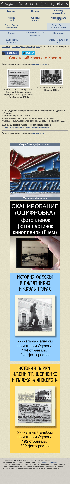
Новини (35, 11)
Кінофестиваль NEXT (58, 19)
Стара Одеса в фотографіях (58, 26)
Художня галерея (35, 19)
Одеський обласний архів (58, 41)
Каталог (11, 33)
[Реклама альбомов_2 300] (35, 451)
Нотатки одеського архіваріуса (35, 33)
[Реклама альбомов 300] (35, 360)
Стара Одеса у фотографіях (35, 144)
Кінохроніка (58, 33)
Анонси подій (11, 19)
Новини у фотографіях (58, 11)
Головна (11, 11)
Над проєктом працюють (11, 41)
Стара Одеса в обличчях (11, 26)
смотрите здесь (40, 64)
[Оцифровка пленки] (35, 269)
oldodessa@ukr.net (49, 462)
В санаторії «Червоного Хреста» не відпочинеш (25, 127)
